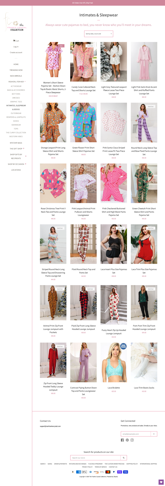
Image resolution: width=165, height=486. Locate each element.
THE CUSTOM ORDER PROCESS (114, 464)
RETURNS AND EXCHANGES (77, 464)
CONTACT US (113, 467)
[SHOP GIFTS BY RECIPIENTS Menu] (25, 156)
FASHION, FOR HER (16, 81)
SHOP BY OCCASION (16, 164)
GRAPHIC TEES (16, 101)
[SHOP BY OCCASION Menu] (25, 164)
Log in (16, 46)
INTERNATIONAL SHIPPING (148, 464)
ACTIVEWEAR (16, 86)
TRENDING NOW (16, 70)
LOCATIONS (16, 170)
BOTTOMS (16, 94)
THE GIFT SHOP (16, 148)
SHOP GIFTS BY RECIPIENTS (16, 156)
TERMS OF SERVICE (101, 467)
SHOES (16, 121)
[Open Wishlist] (161, 482)
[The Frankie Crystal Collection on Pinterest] (127, 440)
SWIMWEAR (16, 125)
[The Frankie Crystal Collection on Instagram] (132, 440)
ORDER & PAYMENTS (60, 464)
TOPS (16, 128)
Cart (17, 41)
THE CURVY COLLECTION (16, 132)
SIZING (50, 464)
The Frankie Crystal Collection (97, 476)
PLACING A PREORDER (95, 464)
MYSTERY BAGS (16, 143)
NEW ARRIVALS (16, 76)
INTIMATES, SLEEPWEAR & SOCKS (16, 107)
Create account (16, 52)
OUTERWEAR (16, 113)
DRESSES (16, 98)
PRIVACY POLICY (87, 467)
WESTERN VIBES (16, 136)
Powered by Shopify (112, 476)
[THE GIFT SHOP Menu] (23, 149)
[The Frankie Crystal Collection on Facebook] (122, 440)
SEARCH (43, 464)
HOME (16, 64)
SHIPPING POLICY (132, 464)
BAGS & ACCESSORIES (16, 90)
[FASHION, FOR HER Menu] (25, 82)
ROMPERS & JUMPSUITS (16, 117)
